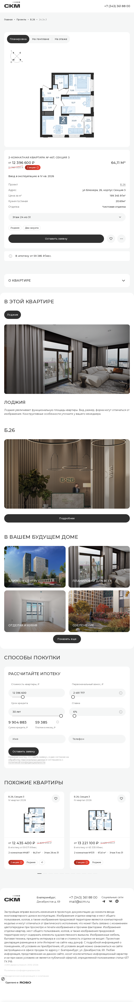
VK (111, 901)
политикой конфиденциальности (26, 762)
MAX (118, 901)
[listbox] (67, 217)
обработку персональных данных (26, 760)
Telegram (104, 901)
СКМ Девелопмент (12, 6)
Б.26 (123, 184)
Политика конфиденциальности (22, 970)
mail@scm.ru (79, 902)
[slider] (23, 697)
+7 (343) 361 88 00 (117, 6)
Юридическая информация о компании (26, 976)
